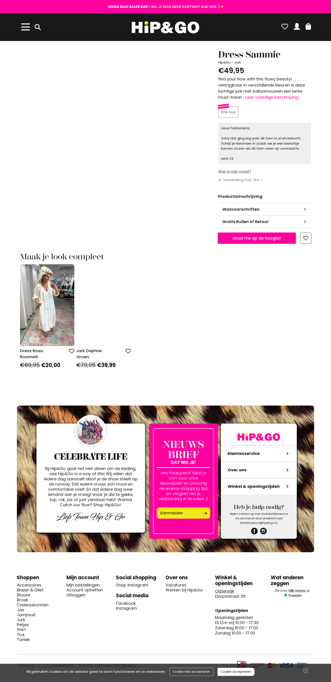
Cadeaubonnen (32, 604)
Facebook (126, 603)
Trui (20, 634)
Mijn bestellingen (83, 585)
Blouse (23, 595)
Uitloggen (76, 595)
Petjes (23, 624)
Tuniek (23, 639)
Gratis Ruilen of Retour (245, 221)
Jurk (21, 619)
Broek (22, 600)
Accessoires (29, 585)
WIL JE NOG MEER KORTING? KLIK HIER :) (164, 6)
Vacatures (176, 585)
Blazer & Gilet (30, 590)
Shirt (21, 629)
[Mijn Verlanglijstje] (284, 26)
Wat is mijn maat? (234, 171)
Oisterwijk (224, 591)
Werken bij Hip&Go (184, 590)
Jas (20, 609)
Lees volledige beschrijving (271, 97)
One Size (228, 112)
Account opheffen (84, 590)
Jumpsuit (26, 614)
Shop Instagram (132, 585)
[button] (308, 26)
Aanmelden (171, 513)
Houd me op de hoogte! (257, 238)
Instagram (126, 608)
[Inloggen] (297, 26)
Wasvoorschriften (241, 209)
